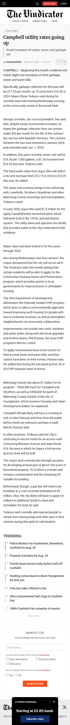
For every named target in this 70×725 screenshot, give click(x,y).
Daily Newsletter (18, 659)
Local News (11, 31)
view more (34, 615)
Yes (11, 675)
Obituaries (15, 663)
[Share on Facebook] (58, 62)
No (19, 675)
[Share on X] (64, 62)
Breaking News (47, 659)
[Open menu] (4, 4)
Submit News (40, 21)
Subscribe (50, 4)
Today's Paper (20, 21)
